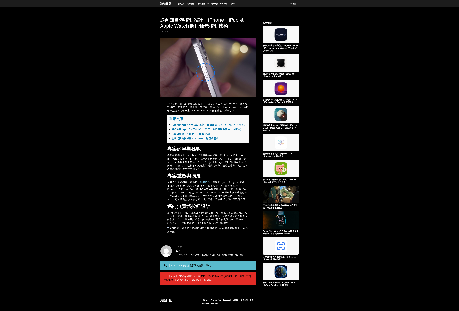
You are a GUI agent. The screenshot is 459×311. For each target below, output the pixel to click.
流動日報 (166, 3)
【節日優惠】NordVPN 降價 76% (191, 133)
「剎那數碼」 (205, 182)
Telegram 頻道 (181, 279)
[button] (294, 3)
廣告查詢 (244, 300)
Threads (207, 279)
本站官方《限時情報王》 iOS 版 (184, 276)
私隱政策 (205, 303)
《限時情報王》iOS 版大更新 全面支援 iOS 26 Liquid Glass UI (209, 124)
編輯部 (235, 300)
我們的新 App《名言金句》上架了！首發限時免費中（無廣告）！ (208, 129)
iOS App (205, 300)
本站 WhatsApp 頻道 (179, 265)
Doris (178, 250)
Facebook (195, 279)
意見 (251, 300)
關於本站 (214, 303)
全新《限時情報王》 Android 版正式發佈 (195, 138)
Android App (216, 300)
